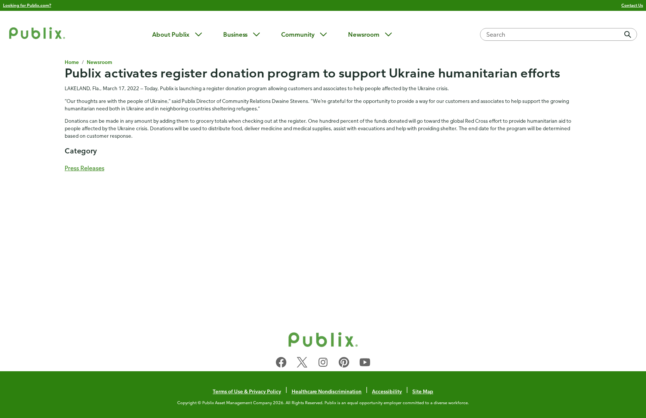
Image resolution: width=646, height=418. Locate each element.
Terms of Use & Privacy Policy (247, 391)
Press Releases (84, 168)
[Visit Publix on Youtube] (365, 363)
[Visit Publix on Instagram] (323, 363)
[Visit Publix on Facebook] (281, 363)
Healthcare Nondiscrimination (327, 391)
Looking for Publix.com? (27, 5)
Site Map (422, 391)
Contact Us (632, 5)
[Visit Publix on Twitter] (302, 363)
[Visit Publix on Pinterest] (344, 363)
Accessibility (387, 391)
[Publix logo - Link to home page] (37, 34)
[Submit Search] (628, 34)
